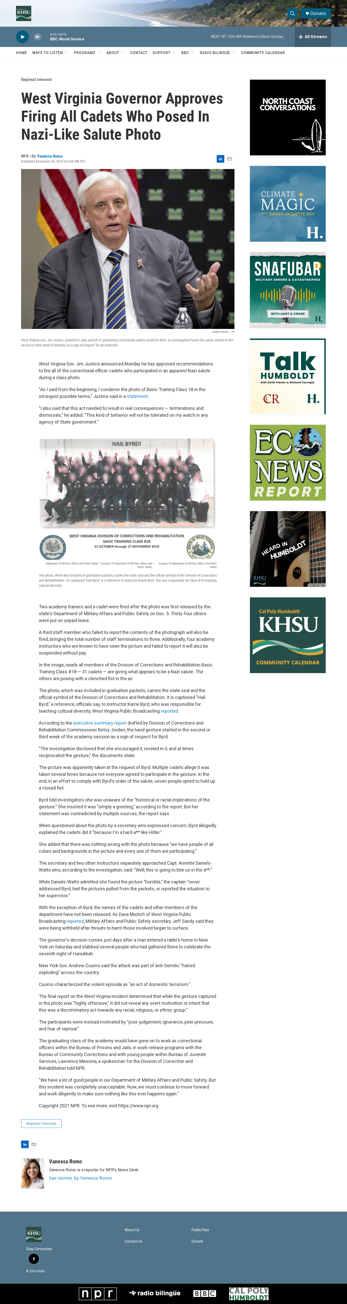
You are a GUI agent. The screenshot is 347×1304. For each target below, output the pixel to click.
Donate (318, 13)
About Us (132, 1230)
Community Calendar (263, 53)
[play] (22, 37)
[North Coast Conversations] (288, 117)
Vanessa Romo (49, 156)
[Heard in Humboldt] (288, 549)
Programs (85, 53)
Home (21, 53)
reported (169, 711)
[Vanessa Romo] (32, 1173)
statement (137, 396)
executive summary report (100, 723)
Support (161, 53)
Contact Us (133, 1241)
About (112, 53)
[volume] (37, 37)
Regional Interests (36, 79)
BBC (185, 53)
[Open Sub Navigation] (67, 53)
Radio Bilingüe (215, 53)
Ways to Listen (47, 53)
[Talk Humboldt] (288, 376)
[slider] (45, 36)
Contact (139, 53)
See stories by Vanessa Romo (80, 1178)
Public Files (200, 1230)
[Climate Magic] (288, 204)
